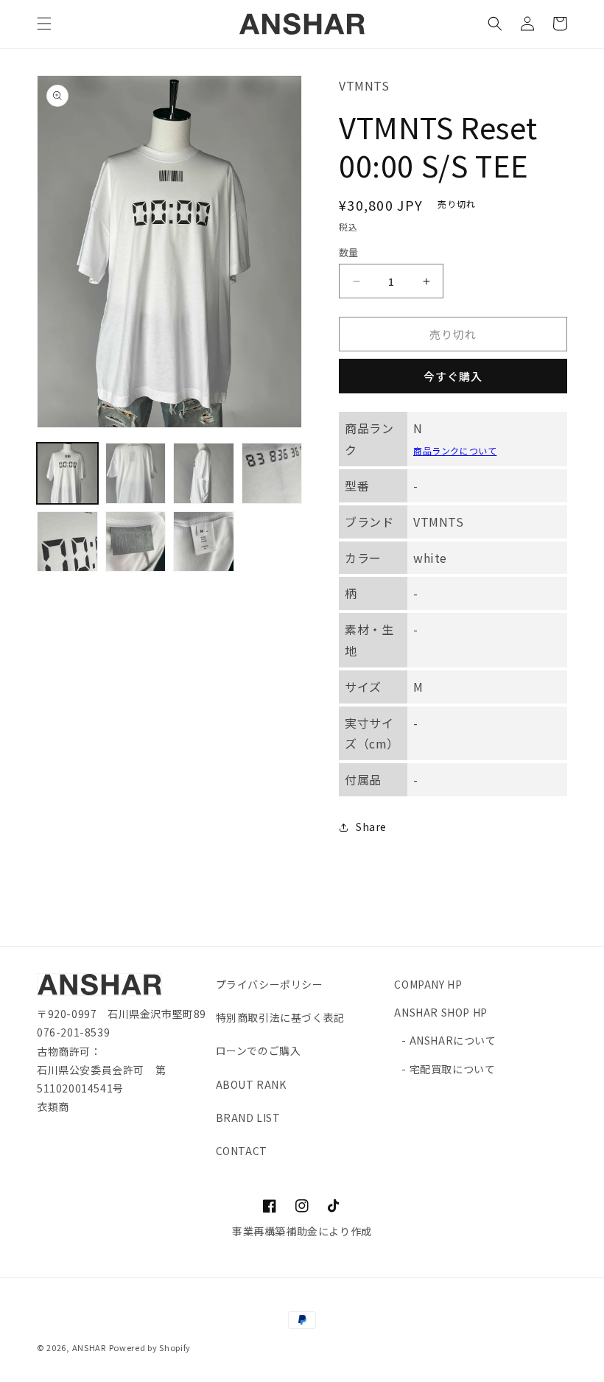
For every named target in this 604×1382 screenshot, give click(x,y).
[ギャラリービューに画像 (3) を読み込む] (203, 473)
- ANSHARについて (448, 1040)
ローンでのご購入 (258, 1050)
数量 (349, 252)
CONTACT (241, 1150)
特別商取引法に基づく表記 (280, 1017)
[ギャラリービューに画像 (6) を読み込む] (135, 541)
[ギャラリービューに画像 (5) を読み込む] (67, 541)
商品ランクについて (454, 450)
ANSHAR (89, 1347)
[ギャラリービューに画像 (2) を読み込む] (135, 473)
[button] (44, 23)
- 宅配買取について (448, 1069)
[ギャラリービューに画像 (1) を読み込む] (67, 473)
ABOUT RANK (251, 1084)
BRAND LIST (248, 1117)
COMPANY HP (428, 984)
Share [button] (371, 826)
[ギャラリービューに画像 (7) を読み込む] (203, 541)
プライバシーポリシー (269, 984)
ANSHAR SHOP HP (440, 1012)
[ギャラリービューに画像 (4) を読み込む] (272, 473)
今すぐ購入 (453, 376)
